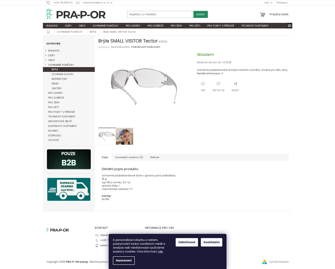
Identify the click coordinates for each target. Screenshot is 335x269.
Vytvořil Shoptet (279, 262)
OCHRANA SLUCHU (62, 74)
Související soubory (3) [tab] (129, 157)
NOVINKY (53, 130)
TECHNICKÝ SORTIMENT (62, 116)
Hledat (200, 14)
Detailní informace (208, 73)
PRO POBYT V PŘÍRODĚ (61, 112)
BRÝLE (55, 69)
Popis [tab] (105, 157)
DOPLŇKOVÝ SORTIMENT (62, 126)
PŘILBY (55, 83)
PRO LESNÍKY (55, 93)
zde (160, 251)
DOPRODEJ (54, 135)
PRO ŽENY (54, 102)
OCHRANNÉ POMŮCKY (61, 65)
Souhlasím (211, 242)
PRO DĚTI (53, 107)
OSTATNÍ (53, 140)
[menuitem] (52, 25)
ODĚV (51, 55)
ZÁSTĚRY (57, 88)
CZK (266, 2)
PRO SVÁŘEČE (56, 97)
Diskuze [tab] (154, 157)
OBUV (51, 60)
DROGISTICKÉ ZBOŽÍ (60, 121)
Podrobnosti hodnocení (145, 47)
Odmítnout (186, 242)
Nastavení (124, 260)
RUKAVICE (53, 50)
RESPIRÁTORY (59, 79)
